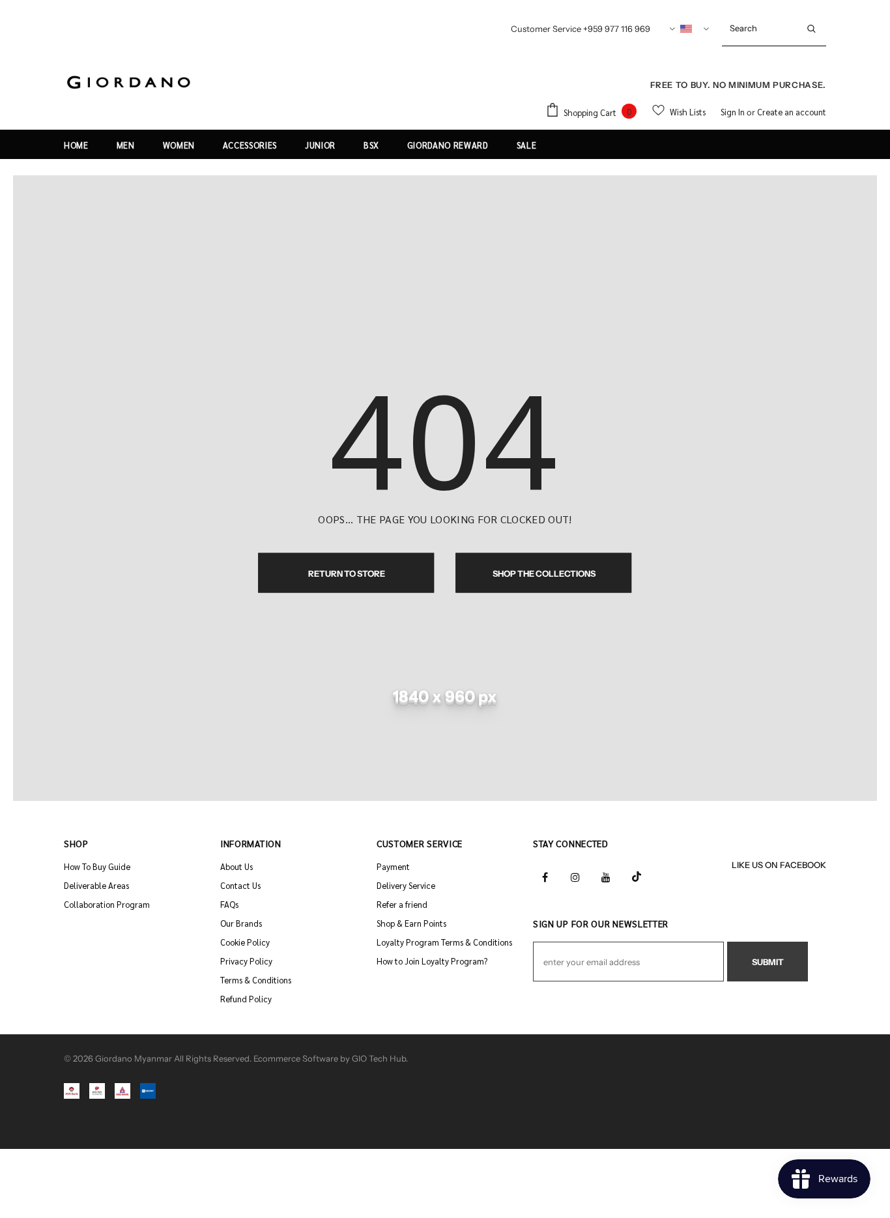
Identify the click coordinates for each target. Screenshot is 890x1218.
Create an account (791, 111)
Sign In (734, 111)
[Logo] (129, 83)
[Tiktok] (636, 876)
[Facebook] (544, 876)
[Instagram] (575, 876)
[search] (759, 28)
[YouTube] (606, 876)
